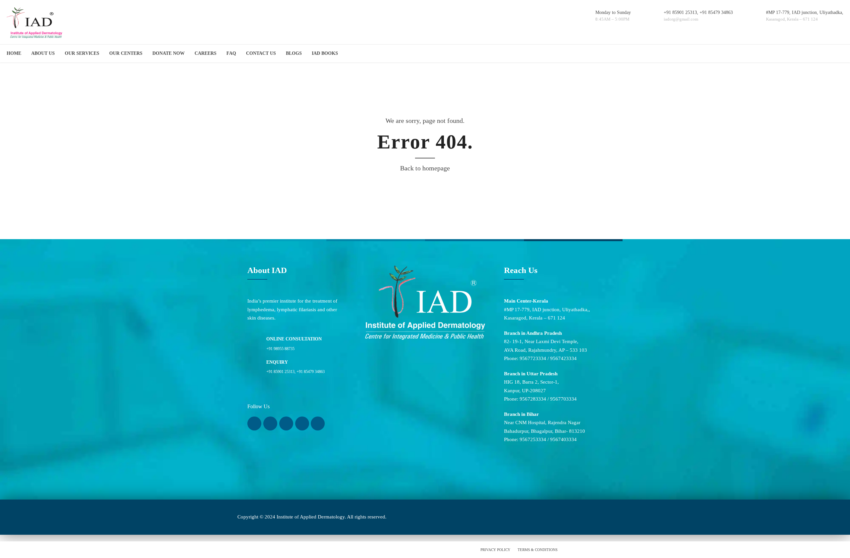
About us (43, 53)
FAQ (231, 53)
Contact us (261, 53)
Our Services (82, 53)
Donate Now (168, 53)
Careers (205, 53)
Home (14, 53)
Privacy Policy (495, 550)
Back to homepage (425, 168)
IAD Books (325, 53)
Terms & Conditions (537, 550)
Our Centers (125, 53)
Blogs (294, 53)
